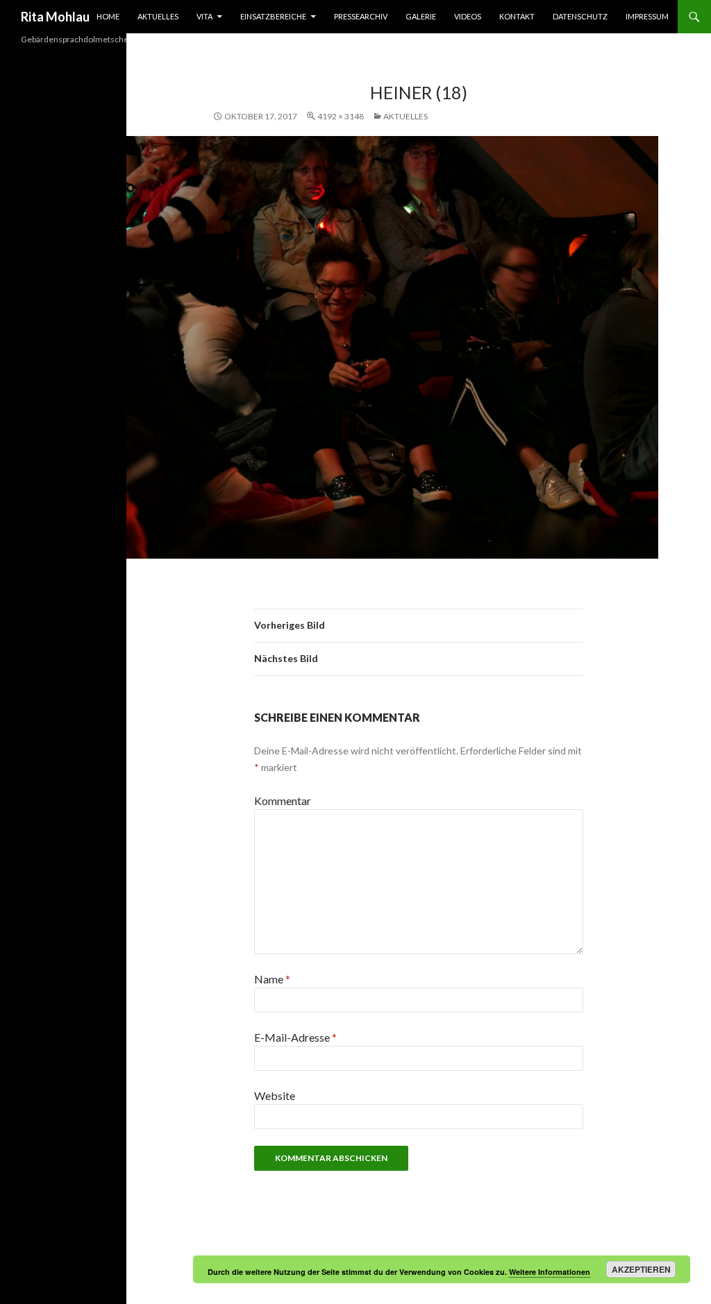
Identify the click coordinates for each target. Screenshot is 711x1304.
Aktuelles (157, 16)
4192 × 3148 (340, 116)
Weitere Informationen (549, 1272)
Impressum (647, 16)
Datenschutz (580, 16)
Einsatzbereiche (273, 16)
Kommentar (282, 800)
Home (108, 16)
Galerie (420, 16)
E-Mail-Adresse (295, 1037)
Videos (467, 16)
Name (272, 978)
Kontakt (517, 16)
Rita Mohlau (55, 16)
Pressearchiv (360, 16)
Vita (204, 16)
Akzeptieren (641, 1269)
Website (274, 1095)
